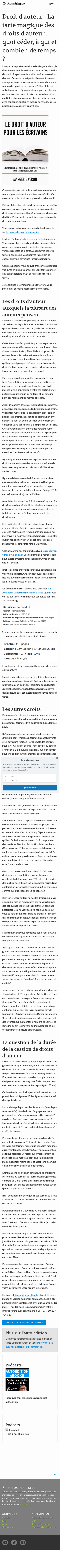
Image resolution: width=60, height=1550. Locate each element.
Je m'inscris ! (30, 787)
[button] (30, 760)
